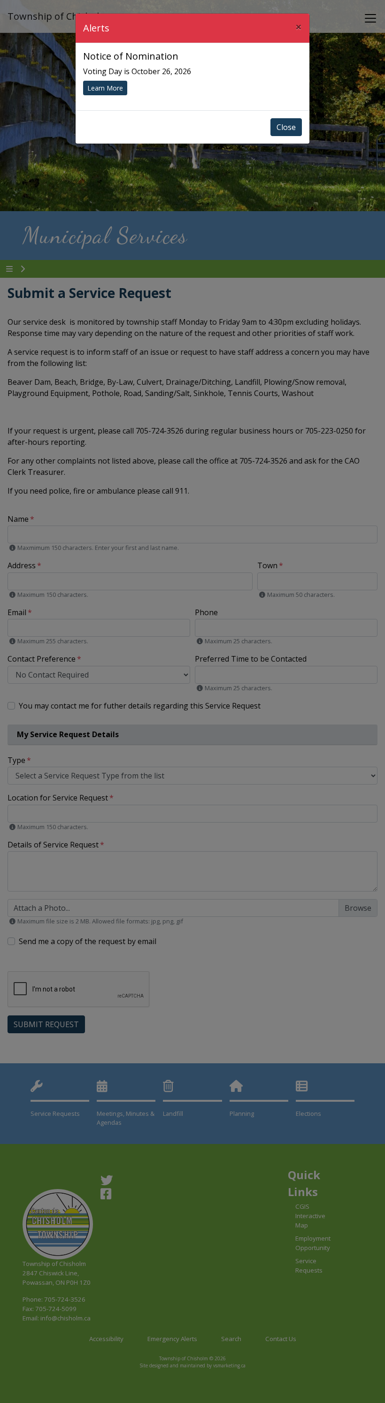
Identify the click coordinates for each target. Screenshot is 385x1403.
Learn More (105, 88)
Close (286, 127)
